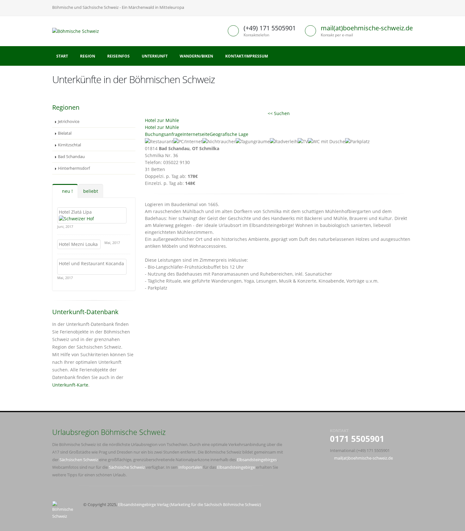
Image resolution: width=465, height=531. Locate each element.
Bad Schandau (71, 156)
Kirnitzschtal (69, 145)
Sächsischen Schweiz (78, 459)
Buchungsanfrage (164, 134)
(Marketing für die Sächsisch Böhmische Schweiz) (215, 504)
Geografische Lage (229, 134)
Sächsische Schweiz (127, 467)
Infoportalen (190, 467)
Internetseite (196, 134)
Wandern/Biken (196, 56)
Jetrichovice (68, 121)
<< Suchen (279, 113)
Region (87, 56)
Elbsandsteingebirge (236, 467)
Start (62, 56)
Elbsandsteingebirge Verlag (143, 504)
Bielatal (64, 133)
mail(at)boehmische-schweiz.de (367, 28)
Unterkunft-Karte (70, 385)
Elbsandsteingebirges (257, 459)
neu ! (67, 191)
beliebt (90, 191)
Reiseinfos (118, 56)
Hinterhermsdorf (74, 168)
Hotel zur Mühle (162, 120)
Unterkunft (155, 56)
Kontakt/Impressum (246, 56)
